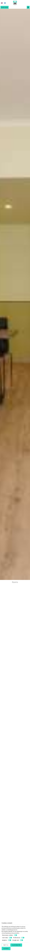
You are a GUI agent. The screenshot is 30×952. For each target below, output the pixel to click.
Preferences (16, 937)
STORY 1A (15, 608)
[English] (2, 3)
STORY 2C (15, 738)
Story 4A (15, 871)
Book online (24, 615)
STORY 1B (15, 639)
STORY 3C (15, 839)
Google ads (15, 940)
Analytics (4, 940)
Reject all (5, 945)
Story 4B (15, 903)
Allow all (6, 948)
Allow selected (16, 945)
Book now (4, 7)
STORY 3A (15, 771)
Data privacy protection (13, 933)
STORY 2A (15, 675)
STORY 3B (15, 805)
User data (5, 937)
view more (4, 615)
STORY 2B (15, 706)
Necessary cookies (7, 935)
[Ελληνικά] (5, 3)
